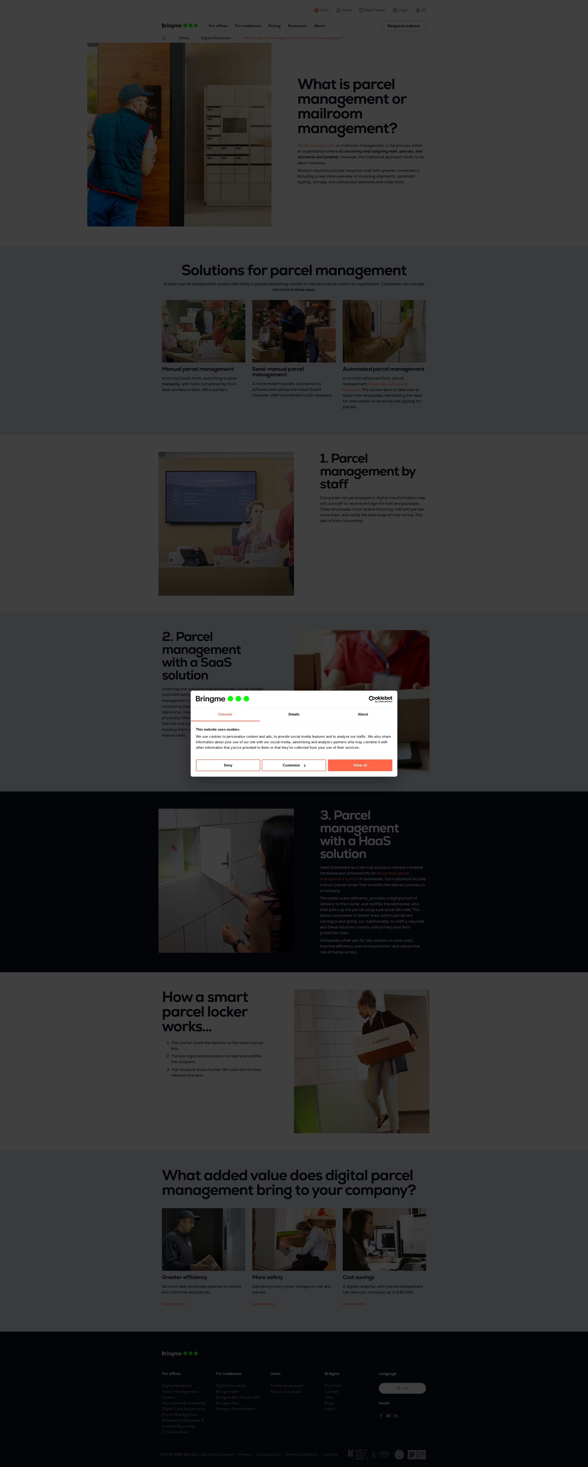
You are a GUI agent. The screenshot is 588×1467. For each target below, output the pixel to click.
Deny (228, 765)
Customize (291, 765)
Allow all (360, 765)
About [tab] (363, 714)
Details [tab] (294, 714)
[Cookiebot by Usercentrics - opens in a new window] (372, 699)
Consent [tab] (225, 714)
